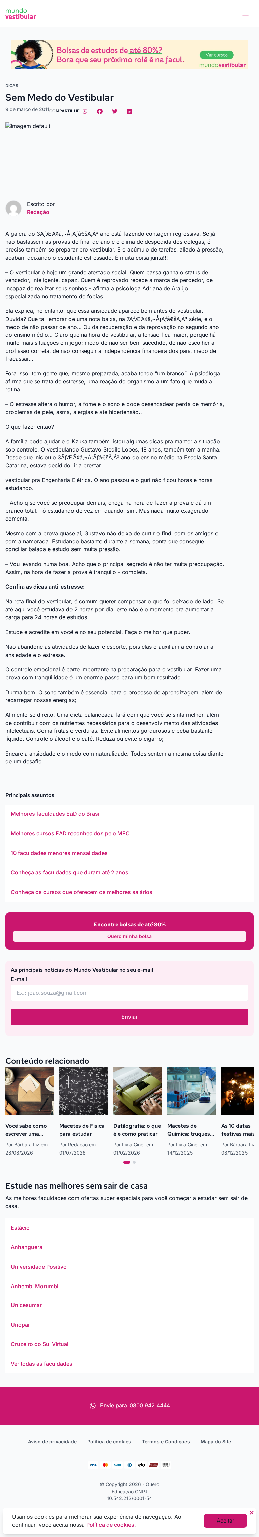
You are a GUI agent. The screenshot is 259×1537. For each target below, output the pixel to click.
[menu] (245, 13)
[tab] (126, 1162)
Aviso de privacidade (52, 1441)
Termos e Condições (166, 1441)
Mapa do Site (216, 1441)
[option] (129, 814)
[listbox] (129, 853)
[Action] (129, 54)
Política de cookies (109, 1441)
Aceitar (225, 1520)
